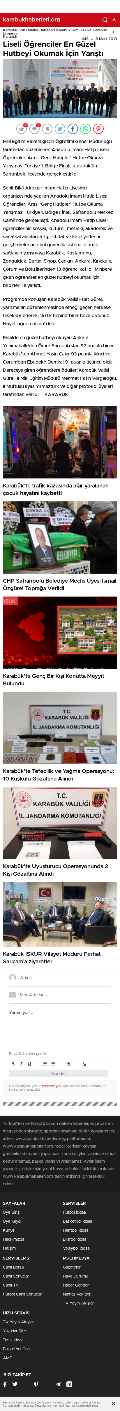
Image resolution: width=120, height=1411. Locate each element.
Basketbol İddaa (77, 1222)
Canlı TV (11, 1285)
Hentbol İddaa (75, 1230)
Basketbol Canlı (17, 1349)
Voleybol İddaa (76, 1248)
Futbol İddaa (74, 1213)
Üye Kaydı (12, 1222)
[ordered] (45, 1063)
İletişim (9, 1248)
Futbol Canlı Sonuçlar (22, 1294)
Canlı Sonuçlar (16, 1276)
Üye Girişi (11, 1213)
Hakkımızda (13, 1239)
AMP (7, 1358)
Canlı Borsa (13, 1267)
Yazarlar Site (14, 1331)
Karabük (10, 37)
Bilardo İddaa (74, 1239)
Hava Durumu (75, 1276)
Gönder (58, 1074)
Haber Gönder (76, 1285)
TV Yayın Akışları (79, 1303)
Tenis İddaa (13, 1340)
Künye (9, 1230)
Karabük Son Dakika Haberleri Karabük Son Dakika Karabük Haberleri (55, 32)
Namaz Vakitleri (77, 1294)
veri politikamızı (64, 1405)
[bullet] (53, 1063)
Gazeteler (72, 1267)
